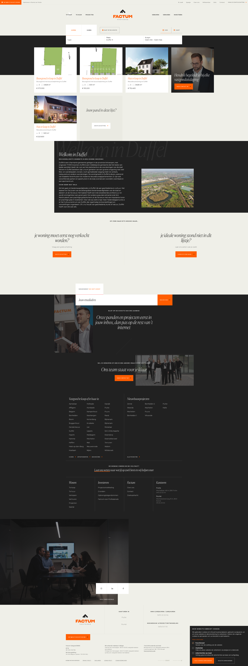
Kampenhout (92, 412)
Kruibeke (90, 423)
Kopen (73, 30)
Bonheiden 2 (150, 404)
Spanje (188, 2)
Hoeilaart (72, 450)
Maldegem (91, 435)
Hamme (72, 439)
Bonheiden (73, 415)
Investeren (178, 15)
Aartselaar (73, 404)
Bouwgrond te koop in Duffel (49, 78)
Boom (71, 419)
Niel (88, 443)
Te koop (69, 15)
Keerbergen (91, 415)
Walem (107, 446)
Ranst (107, 415)
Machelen (149, 408)
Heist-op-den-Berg (76, 446)
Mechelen (91, 439)
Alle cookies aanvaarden (203, 660)
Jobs (214, 2)
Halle (165, 408)
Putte (107, 408)
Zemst (129, 404)
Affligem (72, 408)
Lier (88, 427)
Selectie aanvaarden (225, 660)
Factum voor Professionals (108, 499)
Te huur (79, 15)
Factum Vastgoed (122, 14)
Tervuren (108, 443)
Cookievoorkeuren (121, 660)
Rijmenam (108, 419)
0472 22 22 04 (162, 615)
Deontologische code (149, 651)
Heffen (71, 443)
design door (164, 660)
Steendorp (109, 435)
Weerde (130, 408)
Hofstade (90, 404)
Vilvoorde (148, 415)
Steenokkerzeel (111, 439)
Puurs (107, 412)
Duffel (71, 431)
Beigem (72, 412)
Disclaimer (98, 660)
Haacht (72, 435)
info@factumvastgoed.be (12, 2)
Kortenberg (91, 419)
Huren (89, 30)
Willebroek (109, 450)
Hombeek (91, 408)
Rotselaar (108, 427)
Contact (222, 2)
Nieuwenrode (92, 446)
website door (177, 660)
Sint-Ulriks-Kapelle (112, 431)
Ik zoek (180, 2)
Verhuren (166, 15)
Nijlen (89, 450)
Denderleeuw (74, 427)
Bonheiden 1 (132, 415)
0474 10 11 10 (162, 627)
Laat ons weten (102, 470)
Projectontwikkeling (106, 488)
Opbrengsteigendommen (108, 495)
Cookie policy (108, 660)
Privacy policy (87, 660)
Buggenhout (74, 423)
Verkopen (155, 15)
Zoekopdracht (132, 495)
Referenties (206, 2)
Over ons (196, 2)
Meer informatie (197, 639)
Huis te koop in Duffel (137, 78)
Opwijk (107, 404)
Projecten (89, 15)
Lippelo (90, 431)
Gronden (101, 491)
